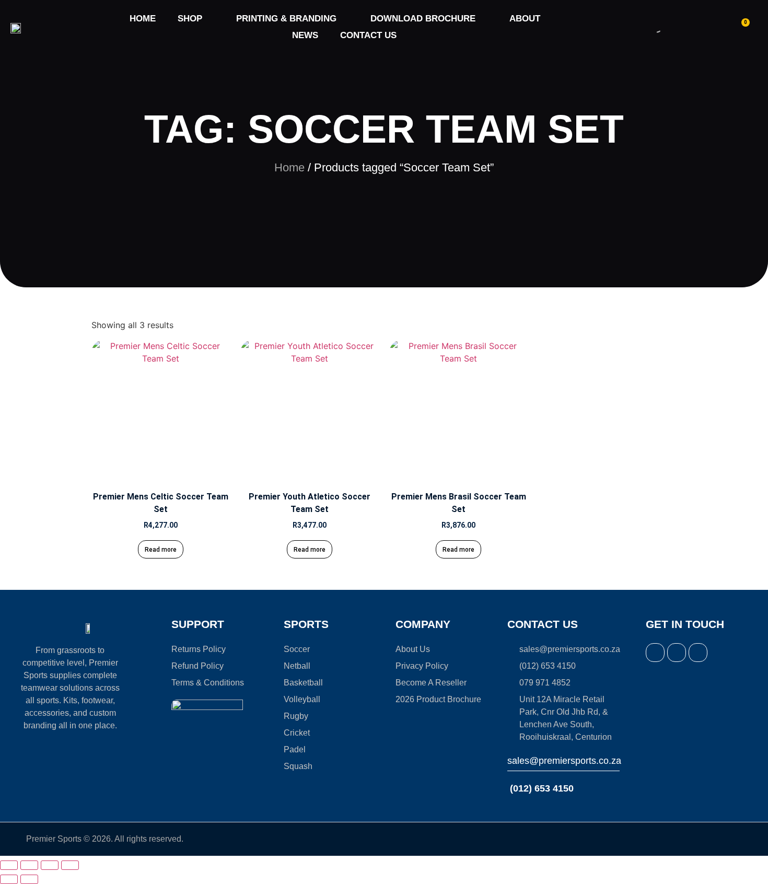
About (524, 19)
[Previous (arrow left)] (9, 879)
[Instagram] (676, 652)
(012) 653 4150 (540, 788)
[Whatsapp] (698, 652)
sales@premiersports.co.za (564, 760)
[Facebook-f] (655, 652)
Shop (190, 19)
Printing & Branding (286, 19)
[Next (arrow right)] (29, 879)
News (305, 35)
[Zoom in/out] (9, 865)
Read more (161, 549)
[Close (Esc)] (70, 865)
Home (143, 19)
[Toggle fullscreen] (29, 865)
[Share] (50, 865)
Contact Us (368, 35)
